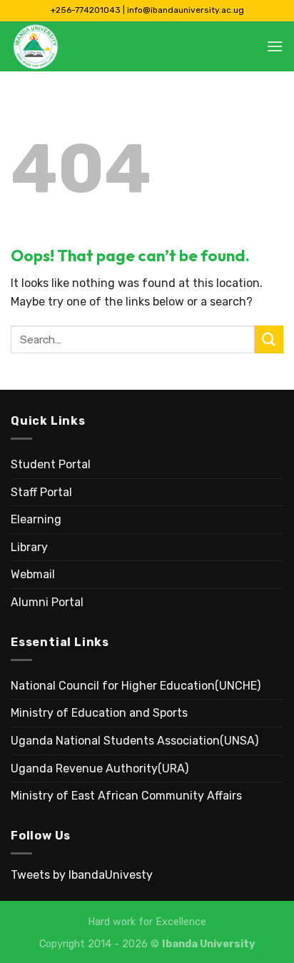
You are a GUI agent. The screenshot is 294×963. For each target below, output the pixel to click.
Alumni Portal (47, 602)
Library (29, 547)
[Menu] (274, 46)
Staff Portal (41, 492)
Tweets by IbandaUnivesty (82, 875)
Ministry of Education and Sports (99, 713)
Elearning (36, 519)
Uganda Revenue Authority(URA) (99, 768)
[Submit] (269, 339)
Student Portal (51, 464)
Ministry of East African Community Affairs (126, 795)
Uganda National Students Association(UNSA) (134, 740)
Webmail (33, 574)
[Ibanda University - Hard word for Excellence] (82, 46)
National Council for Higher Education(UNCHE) (135, 685)
